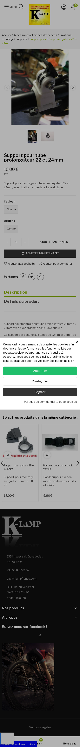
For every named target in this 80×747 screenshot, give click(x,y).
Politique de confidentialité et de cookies (50, 401)
